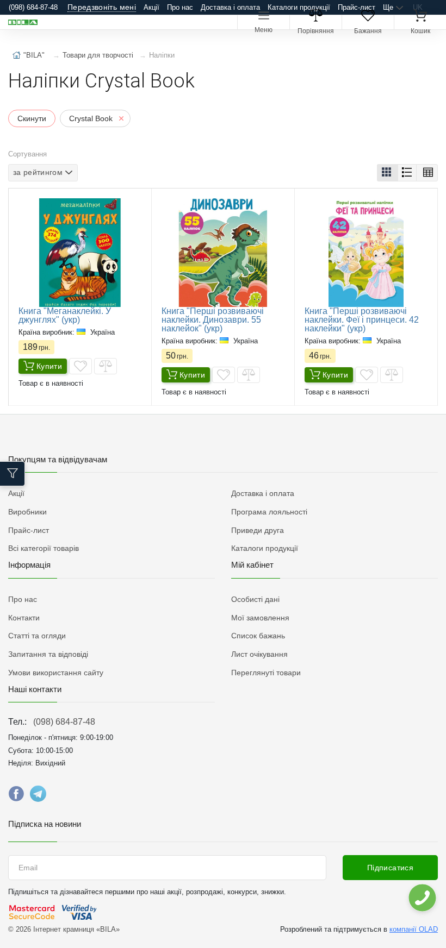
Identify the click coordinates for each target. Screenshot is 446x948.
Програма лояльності (269, 511)
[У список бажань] (80, 366)
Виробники (27, 511)
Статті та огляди (37, 635)
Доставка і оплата (230, 7)
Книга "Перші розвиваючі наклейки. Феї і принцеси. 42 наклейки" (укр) (362, 319)
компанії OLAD (413, 929)
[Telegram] (38, 796)
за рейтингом (38, 172)
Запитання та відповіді (48, 654)
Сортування (27, 154)
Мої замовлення (260, 617)
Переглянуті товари (266, 672)
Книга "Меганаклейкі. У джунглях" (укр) (64, 315)
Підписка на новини (44, 823)
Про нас (180, 7)
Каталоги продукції (299, 7)
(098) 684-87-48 (64, 721)
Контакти (24, 617)
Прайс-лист (356, 7)
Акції (151, 7)
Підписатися (390, 867)
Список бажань (258, 635)
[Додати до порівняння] (105, 366)
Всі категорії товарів (43, 548)
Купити (49, 366)
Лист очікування (259, 654)
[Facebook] (16, 796)
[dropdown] (422, 898)
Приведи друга (257, 530)
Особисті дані (255, 599)
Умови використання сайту (55, 672)
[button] (387, 172)
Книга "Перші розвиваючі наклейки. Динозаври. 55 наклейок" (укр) (213, 319)
